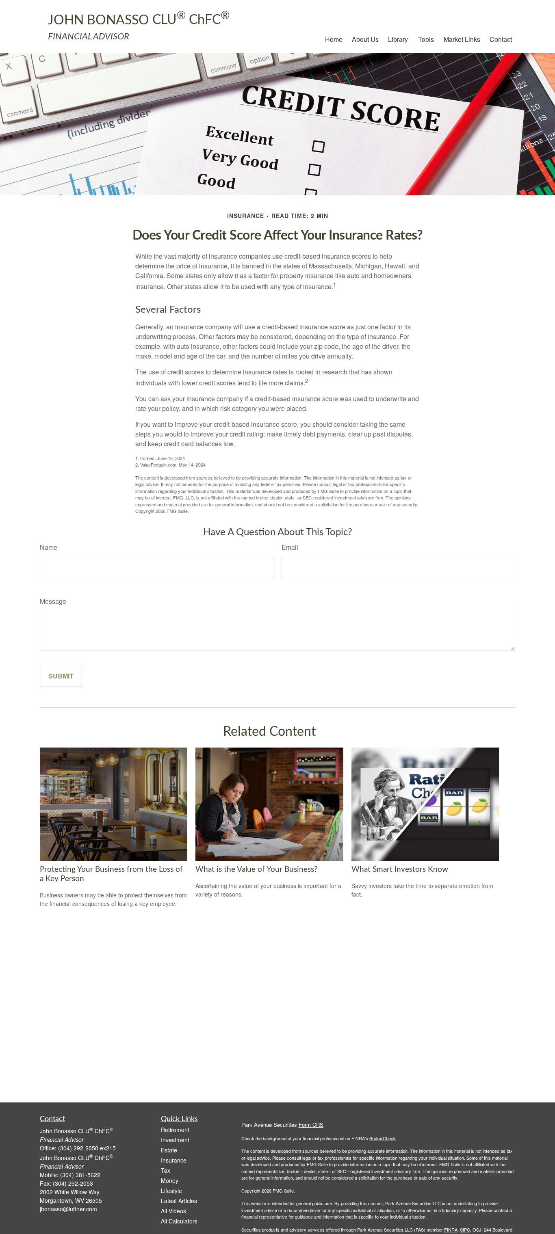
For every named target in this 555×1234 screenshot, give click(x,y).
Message (53, 601)
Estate (169, 1150)
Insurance (173, 1160)
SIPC (465, 1229)
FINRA (450, 1229)
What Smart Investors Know (399, 869)
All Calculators (179, 1221)
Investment (175, 1140)
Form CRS (311, 1124)
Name (48, 547)
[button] (334, 38)
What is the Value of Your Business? (256, 869)
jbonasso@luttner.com (68, 1209)
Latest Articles (179, 1201)
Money (169, 1180)
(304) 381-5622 (80, 1175)
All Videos (173, 1211)
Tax (165, 1170)
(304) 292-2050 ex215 (87, 1148)
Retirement (175, 1130)
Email (290, 547)
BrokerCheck (382, 1138)
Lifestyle (171, 1190)
